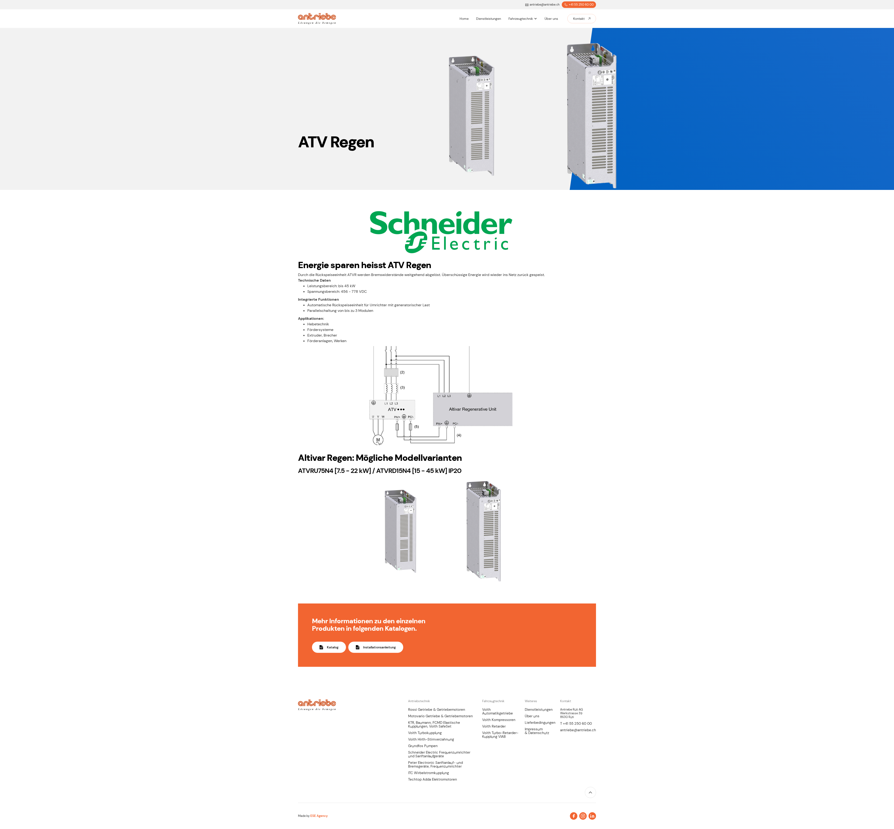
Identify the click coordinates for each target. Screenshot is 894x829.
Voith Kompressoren (498, 720)
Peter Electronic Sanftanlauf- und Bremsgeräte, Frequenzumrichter (435, 764)
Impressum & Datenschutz (537, 731)
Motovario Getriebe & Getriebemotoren (440, 716)
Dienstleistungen (539, 709)
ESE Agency (319, 816)
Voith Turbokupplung (425, 733)
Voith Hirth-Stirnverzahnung (431, 739)
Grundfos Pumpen (423, 746)
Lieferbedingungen (540, 723)
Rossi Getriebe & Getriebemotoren (436, 709)
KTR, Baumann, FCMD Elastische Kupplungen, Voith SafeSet (434, 724)
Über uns (532, 716)
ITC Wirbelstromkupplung (428, 773)
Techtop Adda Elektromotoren (432, 779)
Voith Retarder (494, 726)
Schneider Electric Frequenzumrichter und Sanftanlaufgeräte (439, 754)
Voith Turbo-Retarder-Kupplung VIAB (500, 734)
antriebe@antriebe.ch (578, 730)
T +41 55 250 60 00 (576, 723)
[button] (523, 18)
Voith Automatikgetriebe (497, 711)
